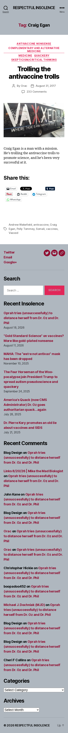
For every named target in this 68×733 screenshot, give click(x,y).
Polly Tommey (26, 229)
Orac (24, 85)
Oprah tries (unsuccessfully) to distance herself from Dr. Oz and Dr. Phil (31, 318)
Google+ (10, 262)
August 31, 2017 (46, 85)
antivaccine (40, 224)
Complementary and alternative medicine (34, 49)
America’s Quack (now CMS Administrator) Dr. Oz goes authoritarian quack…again (25, 405)
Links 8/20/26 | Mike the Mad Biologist (33, 471)
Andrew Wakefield (20, 224)
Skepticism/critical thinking (34, 59)
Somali (40, 229)
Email (8, 257)
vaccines (52, 229)
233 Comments (37, 91)
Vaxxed (13, 233)
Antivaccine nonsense (34, 43)
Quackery (42, 55)
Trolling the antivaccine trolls (34, 72)
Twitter (9, 252)
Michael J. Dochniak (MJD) (24, 605)
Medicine (25, 55)
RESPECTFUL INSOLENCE (34, 8)
